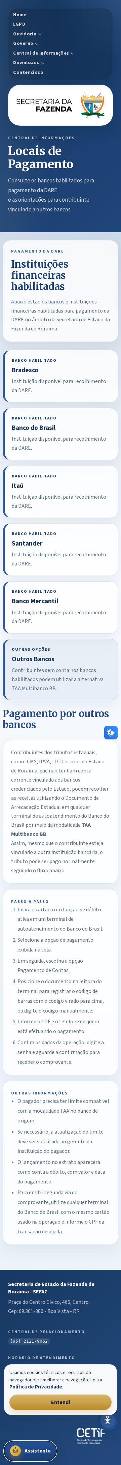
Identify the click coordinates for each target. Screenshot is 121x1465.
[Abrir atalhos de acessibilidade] (107, 1420)
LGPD (19, 24)
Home (20, 14)
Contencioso (28, 72)
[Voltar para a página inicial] (60, 105)
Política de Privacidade (35, 1386)
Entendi (60, 1402)
